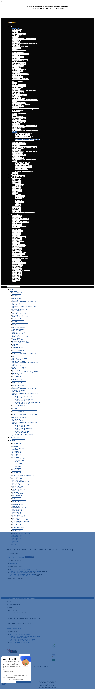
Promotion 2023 (16, 183)
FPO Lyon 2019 (16, 145)
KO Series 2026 (16, 220)
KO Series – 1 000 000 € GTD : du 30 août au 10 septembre (25, 571)
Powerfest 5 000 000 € (18, 264)
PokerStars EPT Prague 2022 (19, 95)
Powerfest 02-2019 (17, 275)
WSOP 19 (14, 132)
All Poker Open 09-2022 (18, 98)
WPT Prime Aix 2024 (17, 71)
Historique (18, 203)
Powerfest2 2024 (16, 229)
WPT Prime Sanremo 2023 (19, 84)
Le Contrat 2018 (19, 202)
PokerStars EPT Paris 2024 (19, 69)
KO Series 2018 (16, 280)
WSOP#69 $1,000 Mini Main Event (24, 136)
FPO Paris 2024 (16, 72)
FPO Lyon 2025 (16, 45)
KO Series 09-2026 (17, 216)
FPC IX (14, 281)
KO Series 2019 (16, 277)
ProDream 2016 (16, 208)
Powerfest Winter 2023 (18, 241)
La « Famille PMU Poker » (18, 176)
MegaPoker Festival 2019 (18, 127)
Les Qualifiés (18, 200)
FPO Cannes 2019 (16, 150)
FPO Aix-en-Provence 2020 (19, 121)
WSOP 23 (14, 83)
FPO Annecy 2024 (16, 68)
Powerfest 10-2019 (17, 274)
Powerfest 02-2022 (17, 249)
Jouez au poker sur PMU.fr (14, 628)
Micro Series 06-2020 (17, 266)
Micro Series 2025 (17, 225)
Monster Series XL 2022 (18, 246)
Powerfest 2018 (16, 278)
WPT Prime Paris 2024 (18, 57)
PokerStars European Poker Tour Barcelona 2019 (25, 130)
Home (12, 26)
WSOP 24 (14, 61)
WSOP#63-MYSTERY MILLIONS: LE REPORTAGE (22, 642)
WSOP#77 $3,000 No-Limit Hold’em (24, 141)
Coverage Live (15, 28)
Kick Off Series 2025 (17, 223)
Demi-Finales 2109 (17, 191)
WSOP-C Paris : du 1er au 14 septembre (20, 569)
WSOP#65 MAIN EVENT (21, 170)
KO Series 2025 (16, 228)
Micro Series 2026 (17, 217)
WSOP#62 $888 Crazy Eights (22, 168)
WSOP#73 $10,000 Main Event (23, 138)
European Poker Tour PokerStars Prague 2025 (24, 43)
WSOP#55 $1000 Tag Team (22, 164)
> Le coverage (38, 598)
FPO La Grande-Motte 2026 (19, 34)
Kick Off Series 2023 (17, 238)
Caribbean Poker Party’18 (19, 155)
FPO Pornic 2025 (16, 48)
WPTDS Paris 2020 (17, 119)
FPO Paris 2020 (16, 124)
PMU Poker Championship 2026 (20, 219)
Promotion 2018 (16, 194)
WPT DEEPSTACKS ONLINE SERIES (21, 270)
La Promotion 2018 (20, 196)
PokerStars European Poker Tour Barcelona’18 (24, 159)
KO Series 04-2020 (17, 269)
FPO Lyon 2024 (16, 58)
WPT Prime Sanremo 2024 (19, 63)
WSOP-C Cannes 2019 (18, 148)
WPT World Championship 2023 (20, 74)
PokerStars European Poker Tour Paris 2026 (24, 39)
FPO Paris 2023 (16, 93)
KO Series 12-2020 (17, 261)
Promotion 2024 (16, 182)
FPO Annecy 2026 (16, 40)
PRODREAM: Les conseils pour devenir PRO (23, 212)
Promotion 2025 (16, 180)
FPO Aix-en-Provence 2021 (19, 113)
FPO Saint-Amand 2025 (18, 52)
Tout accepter (23, 682)
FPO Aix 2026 (15, 37)
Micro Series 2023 (17, 240)
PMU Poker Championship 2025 (20, 222)
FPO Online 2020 (16, 267)
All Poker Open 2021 (17, 116)
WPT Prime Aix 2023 (17, 81)
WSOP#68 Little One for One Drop (24, 171)
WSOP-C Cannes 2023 (18, 87)
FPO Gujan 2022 (16, 97)
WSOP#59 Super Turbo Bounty (23, 167)
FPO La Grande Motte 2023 (19, 86)
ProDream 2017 (16, 206)
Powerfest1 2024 (16, 234)
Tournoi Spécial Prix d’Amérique (20, 258)
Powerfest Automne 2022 (19, 245)
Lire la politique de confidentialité (9, 677)
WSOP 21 (14, 115)
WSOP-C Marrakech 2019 (18, 142)
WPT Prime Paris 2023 (18, 92)
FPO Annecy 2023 (16, 89)
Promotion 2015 (16, 209)
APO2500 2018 (16, 156)
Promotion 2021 (16, 188)
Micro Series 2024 (17, 232)
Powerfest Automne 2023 (19, 237)
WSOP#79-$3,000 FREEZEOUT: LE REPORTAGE (22, 575)
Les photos (15, 173)
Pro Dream (14, 177)
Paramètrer (8, 682)
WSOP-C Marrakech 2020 (18, 122)
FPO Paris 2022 (16, 112)
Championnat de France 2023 (20, 78)
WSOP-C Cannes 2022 (18, 106)
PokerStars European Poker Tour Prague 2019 (24, 126)
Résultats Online (15, 214)
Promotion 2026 (16, 179)
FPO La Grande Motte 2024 (19, 64)
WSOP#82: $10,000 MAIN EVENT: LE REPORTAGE (22, 574)
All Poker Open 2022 (17, 110)
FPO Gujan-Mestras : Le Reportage (19, 572)
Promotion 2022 (16, 187)
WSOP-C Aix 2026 (16, 35)
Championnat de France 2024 (20, 60)
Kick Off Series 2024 (17, 231)
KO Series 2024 (16, 235)
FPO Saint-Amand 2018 (18, 158)
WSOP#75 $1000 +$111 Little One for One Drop (27, 139)
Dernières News (19, 197)
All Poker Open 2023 (17, 77)
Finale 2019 (15, 193)
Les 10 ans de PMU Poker (19, 118)
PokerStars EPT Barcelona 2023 (20, 80)
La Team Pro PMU (16, 174)
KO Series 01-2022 (17, 251)
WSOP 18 (14, 161)
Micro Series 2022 (17, 248)
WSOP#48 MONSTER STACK (22, 162)
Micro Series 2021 (17, 255)
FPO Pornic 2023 (16, 75)
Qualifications (18, 199)
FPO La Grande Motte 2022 (19, 103)
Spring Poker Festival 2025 (19, 226)
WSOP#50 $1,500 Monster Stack (23, 133)
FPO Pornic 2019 (16, 129)
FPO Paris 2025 (16, 42)
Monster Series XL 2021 (18, 254)
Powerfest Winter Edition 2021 (20, 257)
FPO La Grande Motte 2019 (19, 144)
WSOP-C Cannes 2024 (18, 66)
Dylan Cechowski (19, 185)
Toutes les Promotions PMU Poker (16, 557)
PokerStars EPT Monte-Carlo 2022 (21, 104)
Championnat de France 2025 (20, 46)
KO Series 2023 (16, 243)
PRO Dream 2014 (16, 211)
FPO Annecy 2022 (16, 107)
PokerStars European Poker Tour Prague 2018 (24, 151)
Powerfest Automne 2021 (19, 252)
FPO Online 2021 (16, 260)
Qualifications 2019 (17, 190)
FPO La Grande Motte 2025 (19, 51)
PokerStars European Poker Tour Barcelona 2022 (25, 100)
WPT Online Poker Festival (19, 263)
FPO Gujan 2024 (16, 55)
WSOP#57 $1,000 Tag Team (22, 135)
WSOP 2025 (15, 49)
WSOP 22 (14, 101)
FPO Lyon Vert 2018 (17, 153)
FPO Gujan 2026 (16, 31)
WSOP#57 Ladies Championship (23, 165)
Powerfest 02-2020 (17, 272)
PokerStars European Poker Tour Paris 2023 (24, 90)
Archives (9, 604)
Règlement (18, 205)
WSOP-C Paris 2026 (17, 29)
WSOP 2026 (15, 32)
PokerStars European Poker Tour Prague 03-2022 (25, 109)
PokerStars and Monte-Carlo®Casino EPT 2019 (24, 147)
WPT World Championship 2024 (20, 54)
